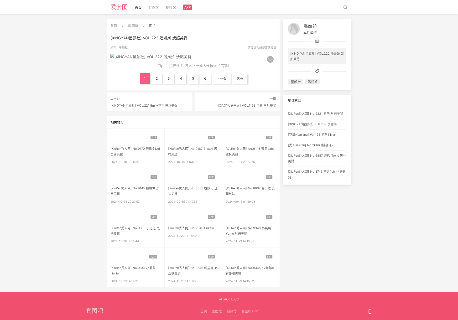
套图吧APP (249, 311)
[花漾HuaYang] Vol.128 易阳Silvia (311, 134)
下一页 (221, 78)
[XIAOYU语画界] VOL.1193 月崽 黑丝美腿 (247, 105)
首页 (138, 7)
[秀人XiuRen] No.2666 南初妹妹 (310, 145)
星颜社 (123, 47)
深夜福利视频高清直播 (261, 47)
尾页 (239, 78)
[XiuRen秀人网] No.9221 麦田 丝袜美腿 (315, 113)
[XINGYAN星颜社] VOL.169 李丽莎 (312, 124)
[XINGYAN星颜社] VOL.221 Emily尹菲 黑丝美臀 (143, 105)
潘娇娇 (310, 26)
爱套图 (119, 7)
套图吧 (94, 310)
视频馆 (171, 7)
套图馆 (154, 7)
